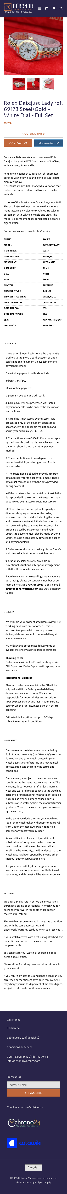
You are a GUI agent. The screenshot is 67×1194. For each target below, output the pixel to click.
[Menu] (39, 8)
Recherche (13, 1028)
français (32, 1167)
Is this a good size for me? (48, 143)
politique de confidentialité (23, 1038)
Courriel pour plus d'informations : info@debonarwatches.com (27, 1059)
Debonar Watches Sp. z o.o (32, 1178)
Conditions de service (19, 1047)
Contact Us (18, 143)
